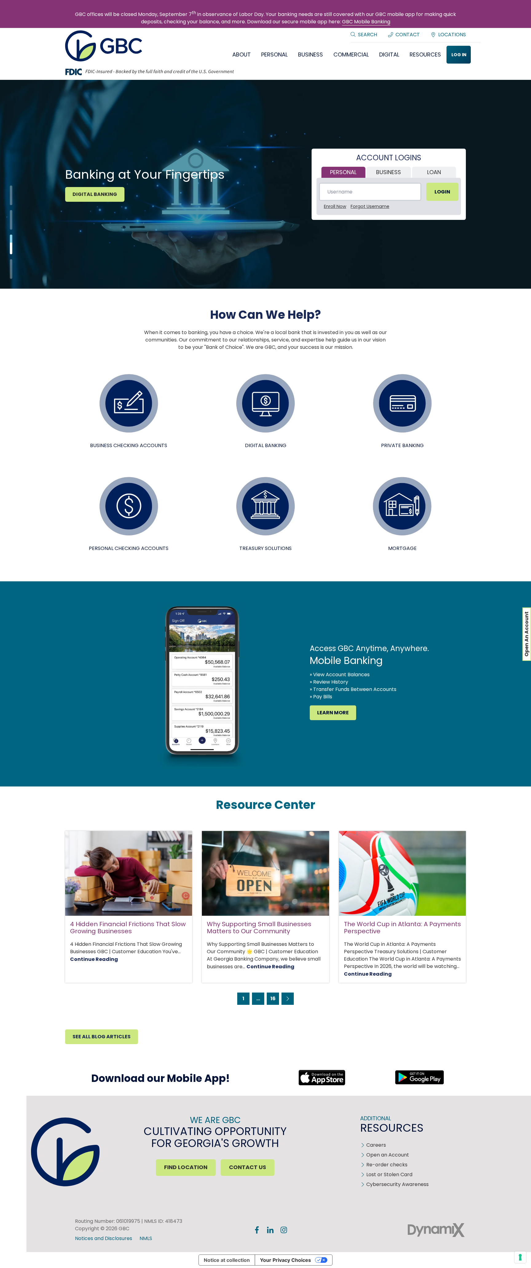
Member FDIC (358, 1230)
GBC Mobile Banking (366, 21)
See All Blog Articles (102, 1036)
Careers (376, 1145)
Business (388, 172)
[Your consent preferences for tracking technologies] (520, 1257)
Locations (452, 34)
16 (273, 998)
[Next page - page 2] (287, 999)
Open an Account (387, 1154)
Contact (407, 34)
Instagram (284, 1230)
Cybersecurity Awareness (397, 1184)
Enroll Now (335, 206)
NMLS (146, 1238)
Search (367, 34)
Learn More (333, 712)
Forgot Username (370, 206)
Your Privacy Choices (285, 1260)
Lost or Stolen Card (389, 1174)
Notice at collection (227, 1260)
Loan (434, 172)
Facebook (257, 1230)
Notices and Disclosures (103, 1238)
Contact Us (247, 1167)
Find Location (185, 1167)
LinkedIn (270, 1230)
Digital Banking (95, 194)
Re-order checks (386, 1164)
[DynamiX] (436, 1230)
